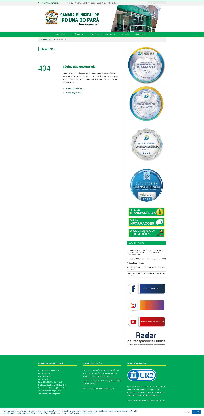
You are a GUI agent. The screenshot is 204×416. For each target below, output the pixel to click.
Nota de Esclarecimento (135, 263)
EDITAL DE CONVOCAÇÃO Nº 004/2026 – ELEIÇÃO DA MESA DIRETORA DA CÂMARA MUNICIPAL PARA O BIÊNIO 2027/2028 (145, 252)
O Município (60, 34)
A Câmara (76, 34)
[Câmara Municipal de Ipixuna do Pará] (102, 18)
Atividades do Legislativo (101, 34)
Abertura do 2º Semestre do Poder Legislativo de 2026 (85, 3)
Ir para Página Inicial (74, 92)
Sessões (125, 34)
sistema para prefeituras (156, 386)
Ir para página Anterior (74, 88)
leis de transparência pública (137, 395)
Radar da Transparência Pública (153, 400)
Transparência (142, 34)
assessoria (143, 389)
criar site (141, 386)
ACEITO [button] (196, 412)
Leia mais (62, 413)
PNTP (137, 400)
